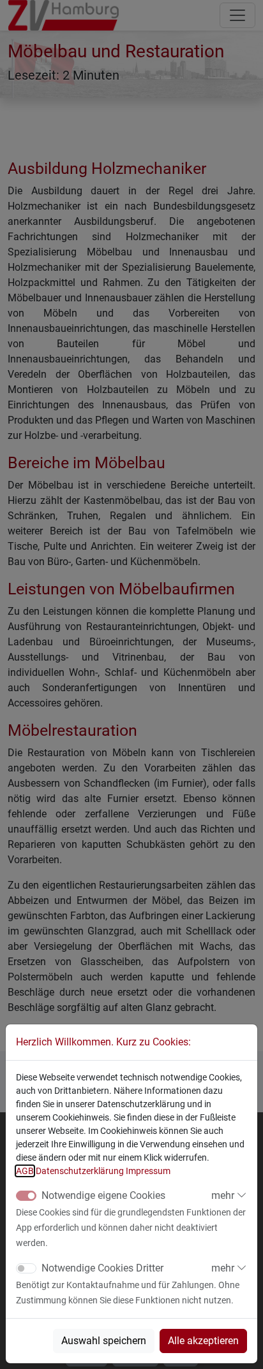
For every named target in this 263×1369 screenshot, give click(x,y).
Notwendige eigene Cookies (103, 1195)
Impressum (148, 1171)
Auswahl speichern (103, 1341)
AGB (25, 1171)
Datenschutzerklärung (80, 1171)
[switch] (26, 1268)
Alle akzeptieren (203, 1341)
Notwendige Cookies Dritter (102, 1268)
